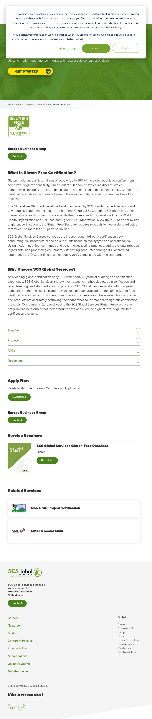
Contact (17, 156)
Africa (121, 624)
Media (12, 633)
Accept (96, 48)
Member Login (18, 671)
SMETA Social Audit (47, 530)
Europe (11, 104)
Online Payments (19, 663)
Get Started (26, 71)
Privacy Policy (17, 648)
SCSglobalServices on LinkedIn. (11, 707)
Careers (13, 617)
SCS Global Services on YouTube (21, 707)
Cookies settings (66, 48)
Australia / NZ (126, 628)
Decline (126, 48)
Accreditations (17, 655)
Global (122, 617)
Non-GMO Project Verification (55, 507)
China (121, 636)
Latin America (126, 644)
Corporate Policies (20, 640)
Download (47, 460)
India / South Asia (128, 640)
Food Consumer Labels (30, 104)
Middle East (125, 648)
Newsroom (15, 625)
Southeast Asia (127, 652)
